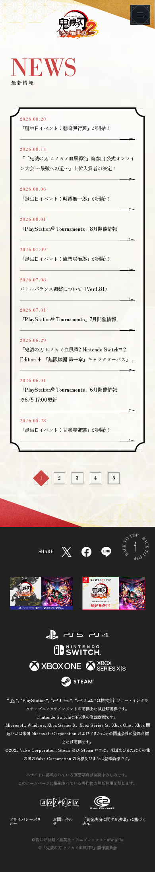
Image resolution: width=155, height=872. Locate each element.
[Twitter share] (67, 552)
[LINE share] (106, 552)
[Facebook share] (86, 552)
